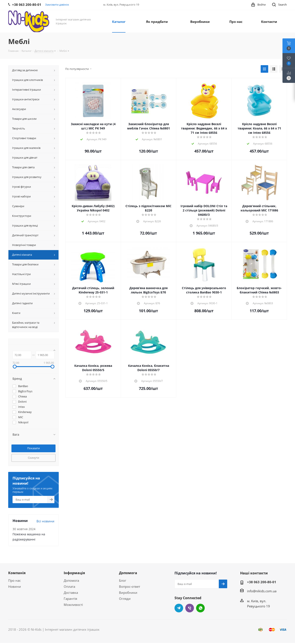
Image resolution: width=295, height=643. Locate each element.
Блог (122, 580)
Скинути (33, 458)
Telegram (178, 608)
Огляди (125, 598)
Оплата (69, 586)
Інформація (74, 573)
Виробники (128, 592)
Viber (189, 608)
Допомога (71, 580)
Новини (14, 586)
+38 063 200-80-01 (261, 582)
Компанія (16, 573)
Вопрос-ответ (129, 586)
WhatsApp (200, 608)
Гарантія (70, 598)
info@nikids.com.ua (261, 591)
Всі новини (45, 521)
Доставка (71, 592)
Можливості (73, 604)
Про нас (14, 580)
